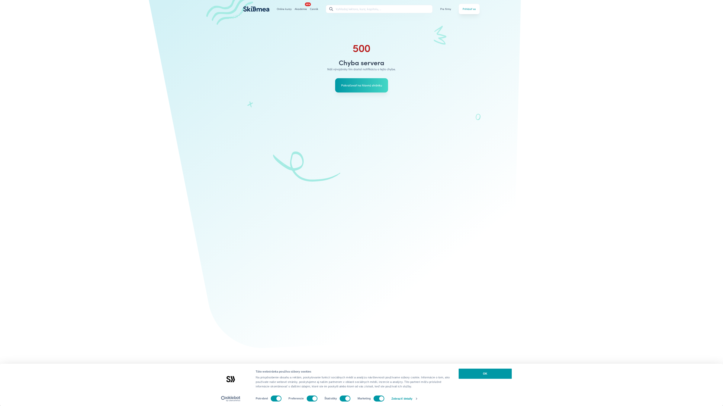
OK (485, 373)
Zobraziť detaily (402, 398)
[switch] (312, 398)
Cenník (314, 9)
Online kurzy (284, 9)
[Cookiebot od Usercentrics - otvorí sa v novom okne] (230, 398)
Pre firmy (445, 9)
